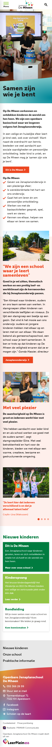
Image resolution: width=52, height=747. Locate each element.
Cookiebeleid (9, 723)
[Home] (26, 5)
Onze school (12, 654)
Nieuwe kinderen (15, 648)
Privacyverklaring (25, 723)
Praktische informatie (19, 661)
